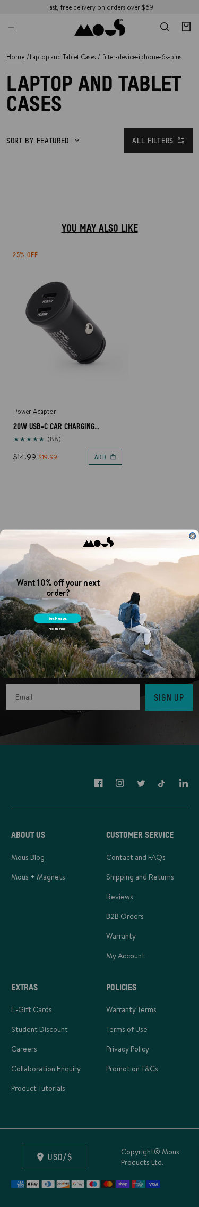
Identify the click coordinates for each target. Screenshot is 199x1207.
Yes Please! (57, 618)
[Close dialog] (192, 535)
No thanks (57, 628)
